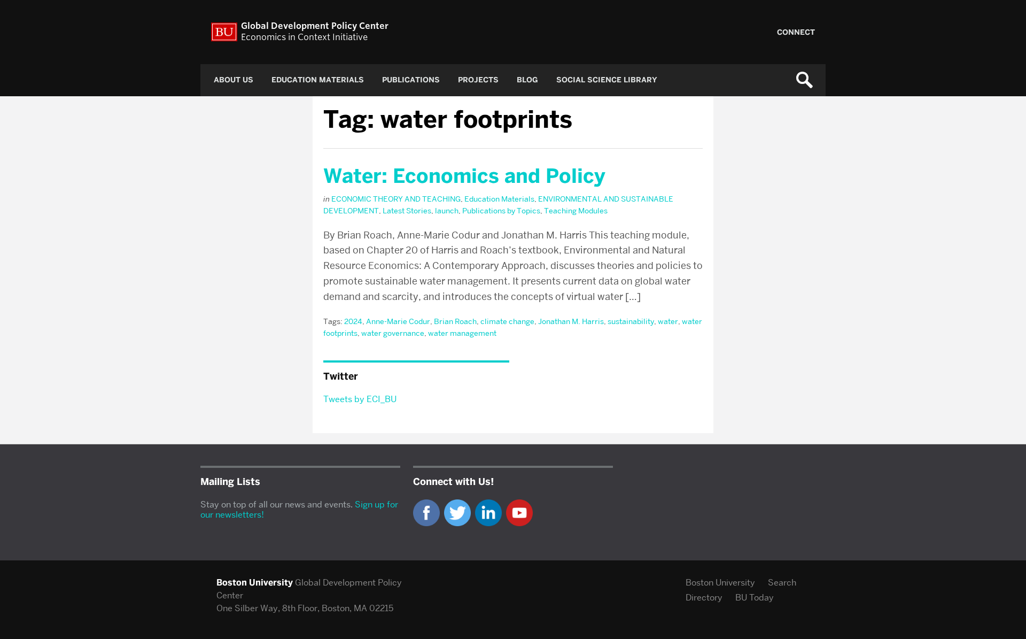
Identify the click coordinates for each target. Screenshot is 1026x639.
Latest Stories (407, 210)
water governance (392, 333)
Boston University (720, 582)
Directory (704, 597)
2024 (353, 321)
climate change (507, 321)
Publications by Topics (501, 210)
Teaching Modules (576, 210)
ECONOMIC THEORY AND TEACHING (396, 199)
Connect (796, 32)
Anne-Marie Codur (398, 321)
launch (446, 210)
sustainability (631, 321)
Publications (411, 80)
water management (462, 333)
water (668, 321)
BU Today (754, 597)
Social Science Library (606, 80)
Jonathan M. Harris (571, 321)
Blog (527, 80)
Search (782, 582)
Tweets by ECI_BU (360, 399)
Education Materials (317, 80)
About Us (233, 80)
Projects (478, 80)
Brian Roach (455, 321)
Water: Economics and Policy (464, 176)
